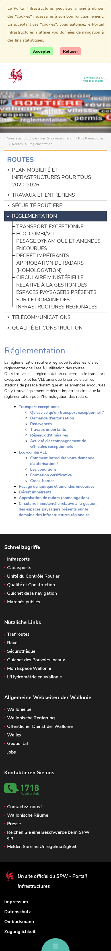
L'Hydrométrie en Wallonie (34, 677)
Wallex (14, 735)
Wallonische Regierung (31, 718)
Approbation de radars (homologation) (50, 267)
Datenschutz (17, 912)
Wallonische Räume (27, 815)
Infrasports (18, 559)
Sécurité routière (37, 205)
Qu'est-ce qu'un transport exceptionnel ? (67, 412)
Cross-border (42, 480)
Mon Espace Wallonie (29, 668)
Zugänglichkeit (20, 932)
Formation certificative (51, 475)
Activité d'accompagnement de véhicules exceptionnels (58, 443)
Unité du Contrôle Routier (33, 576)
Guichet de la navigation (32, 593)
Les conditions (43, 469)
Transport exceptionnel (51, 226)
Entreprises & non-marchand (90, 79)
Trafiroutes (18, 634)
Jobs (11, 752)
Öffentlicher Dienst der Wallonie (40, 726)
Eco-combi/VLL (36, 233)
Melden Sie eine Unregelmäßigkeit (42, 846)
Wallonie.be (19, 709)
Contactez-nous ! (24, 807)
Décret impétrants (42, 255)
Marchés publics (23, 602)
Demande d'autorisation (52, 418)
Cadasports (19, 568)
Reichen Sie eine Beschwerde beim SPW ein (48, 835)
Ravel (12, 643)
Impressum (16, 902)
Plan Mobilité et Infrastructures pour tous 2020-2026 (51, 177)
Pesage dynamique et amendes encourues (56, 486)
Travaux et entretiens (43, 195)
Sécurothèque (21, 651)
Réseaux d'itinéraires (49, 435)
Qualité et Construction (47, 327)
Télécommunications (41, 317)
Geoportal (17, 743)
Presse (14, 824)
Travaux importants (48, 429)
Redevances (41, 424)
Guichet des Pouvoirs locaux (36, 660)
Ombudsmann (19, 922)
